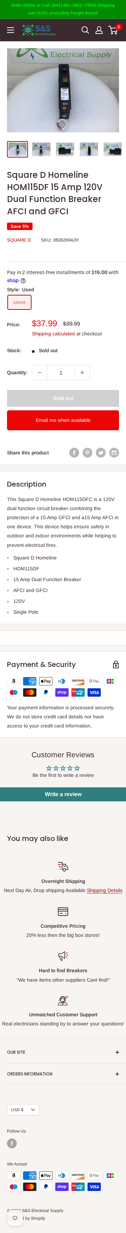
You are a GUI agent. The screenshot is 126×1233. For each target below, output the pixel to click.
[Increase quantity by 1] (82, 372)
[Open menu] (10, 30)
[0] (113, 30)
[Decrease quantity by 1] (39, 372)
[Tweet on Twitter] (101, 453)
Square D (19, 240)
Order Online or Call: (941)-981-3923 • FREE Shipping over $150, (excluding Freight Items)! (63, 9)
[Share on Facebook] (74, 453)
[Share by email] (114, 453)
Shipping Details (104, 890)
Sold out (63, 398)
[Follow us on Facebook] (12, 1143)
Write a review (63, 794)
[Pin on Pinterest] (87, 453)
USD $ (17, 1109)
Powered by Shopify (26, 1218)
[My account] (99, 30)
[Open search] (85, 30)
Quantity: (17, 372)
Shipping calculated (53, 333)
